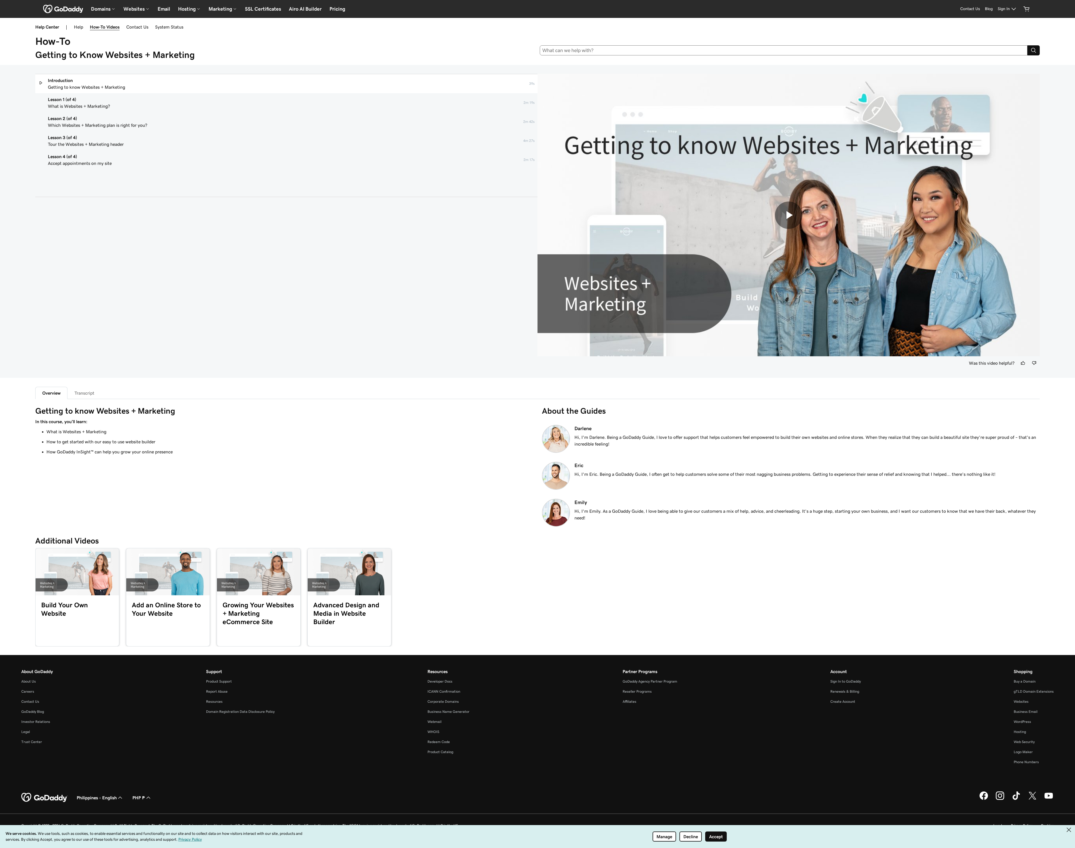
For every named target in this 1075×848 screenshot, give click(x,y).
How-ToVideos (105, 27)
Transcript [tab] (84, 393)
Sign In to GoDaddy (845, 681)
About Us (28, 681)
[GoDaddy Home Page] (44, 797)
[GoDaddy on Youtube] (1049, 799)
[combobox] (783, 50)
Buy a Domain (1025, 681)
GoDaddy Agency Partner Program (650, 681)
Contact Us (137, 27)
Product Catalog (440, 752)
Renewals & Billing (844, 691)
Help (78, 27)
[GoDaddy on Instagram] (1000, 799)
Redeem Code (438, 742)
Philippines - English (97, 797)
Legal (25, 732)
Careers (27, 691)
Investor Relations (35, 721)
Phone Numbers (1026, 762)
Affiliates (629, 701)
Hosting (1020, 732)
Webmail (434, 721)
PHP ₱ (138, 797)
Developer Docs (439, 681)
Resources (214, 701)
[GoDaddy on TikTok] (1016, 799)
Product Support (219, 681)
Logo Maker (1023, 752)
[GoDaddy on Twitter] (1032, 799)
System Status (169, 27)
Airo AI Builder (305, 8)
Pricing (337, 8)
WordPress (1022, 721)
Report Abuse (217, 691)
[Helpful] (1023, 363)
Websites (1021, 701)
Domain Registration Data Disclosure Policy (240, 711)
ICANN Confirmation (443, 691)
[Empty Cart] (1026, 9)
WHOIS (433, 732)
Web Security (1024, 742)
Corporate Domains (443, 701)
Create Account (842, 701)
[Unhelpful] (1034, 363)
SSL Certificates (263, 8)
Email (164, 8)
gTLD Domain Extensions (1034, 691)
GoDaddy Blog (32, 711)
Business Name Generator (448, 711)
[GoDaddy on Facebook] (984, 799)
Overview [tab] (51, 393)
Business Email (1025, 711)
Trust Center (31, 742)
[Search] (1033, 50)
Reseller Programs (637, 691)
